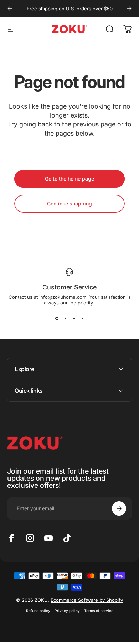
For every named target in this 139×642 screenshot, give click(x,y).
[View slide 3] (74, 318)
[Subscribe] (119, 508)
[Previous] (10, 8)
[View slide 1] (56, 318)
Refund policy (38, 611)
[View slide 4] (82, 318)
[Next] (129, 8)
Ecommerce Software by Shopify (87, 600)
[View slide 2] (65, 318)
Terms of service (98, 611)
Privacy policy (67, 611)
